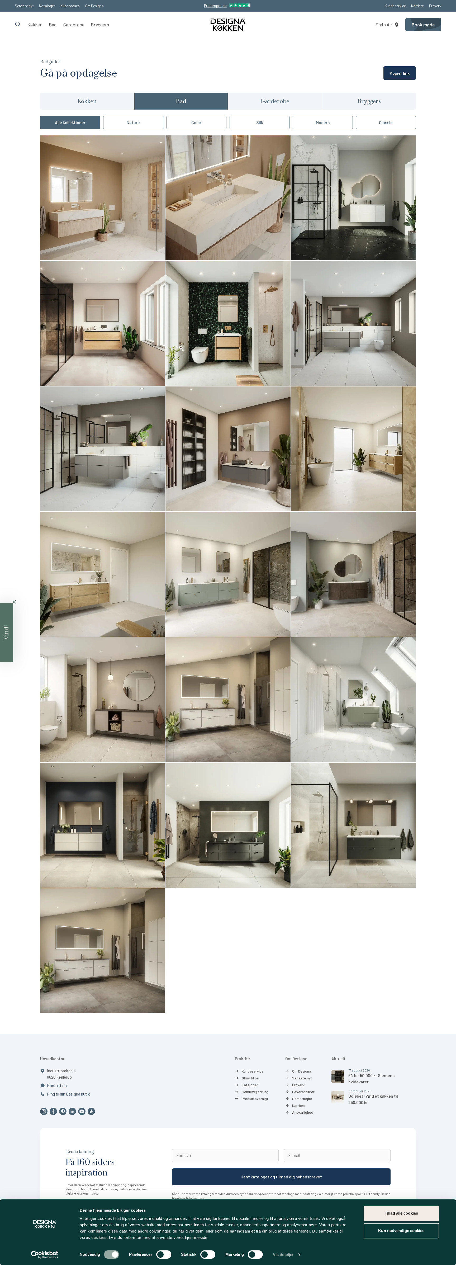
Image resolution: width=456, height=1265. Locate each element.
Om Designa (94, 5)
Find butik (384, 24)
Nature (133, 122)
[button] (6, 632)
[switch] (163, 1254)
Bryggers (100, 24)
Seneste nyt (24, 5)
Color (196, 122)
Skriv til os (250, 1078)
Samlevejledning (255, 1091)
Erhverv (435, 5)
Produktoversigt (255, 1098)
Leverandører (303, 1091)
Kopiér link (400, 72)
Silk (259, 122)
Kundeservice (395, 5)
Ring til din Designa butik (68, 1093)
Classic (386, 122)
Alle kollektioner (70, 122)
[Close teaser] (14, 602)
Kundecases (70, 5)
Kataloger (47, 5)
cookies (99, 1237)
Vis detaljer (283, 1254)
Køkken (34, 24)
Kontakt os (57, 1085)
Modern (323, 122)
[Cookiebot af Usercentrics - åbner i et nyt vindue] (45, 1255)
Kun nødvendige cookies (401, 1230)
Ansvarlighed (302, 1112)
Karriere (417, 5)
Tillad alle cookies (401, 1213)
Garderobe (73, 24)
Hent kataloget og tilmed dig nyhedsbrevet (281, 1176)
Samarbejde (302, 1098)
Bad (53, 24)
